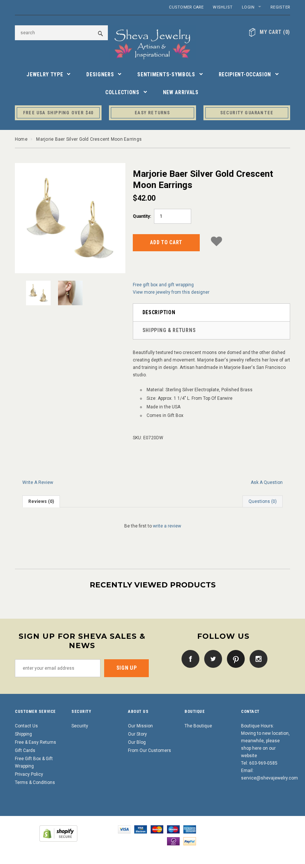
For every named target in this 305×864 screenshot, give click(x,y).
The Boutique (198, 725)
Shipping (23, 734)
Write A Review (37, 482)
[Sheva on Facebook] (188, 658)
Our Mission (140, 725)
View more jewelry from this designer (171, 292)
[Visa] (124, 829)
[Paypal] (189, 841)
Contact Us (26, 725)
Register (280, 7)
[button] (216, 241)
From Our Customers (149, 750)
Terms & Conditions (35, 782)
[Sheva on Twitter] (211, 658)
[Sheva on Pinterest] (234, 658)
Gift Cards (25, 750)
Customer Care (186, 7)
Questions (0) (262, 501)
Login (248, 7)
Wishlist (222, 7)
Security (79, 725)
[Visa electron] (140, 829)
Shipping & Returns (169, 330)
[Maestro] (173, 829)
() (275, 32)
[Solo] (173, 841)
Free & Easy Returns (35, 742)
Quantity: (142, 216)
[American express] (189, 829)
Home (21, 139)
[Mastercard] (157, 829)
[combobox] (61, 32)
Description (159, 312)
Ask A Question (267, 482)
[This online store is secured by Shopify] (58, 833)
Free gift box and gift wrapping (163, 284)
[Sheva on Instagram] (256, 658)
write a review (167, 526)
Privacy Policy (29, 774)
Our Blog (137, 742)
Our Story (137, 734)
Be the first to (152, 526)
